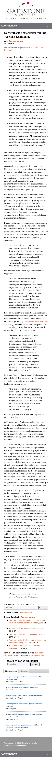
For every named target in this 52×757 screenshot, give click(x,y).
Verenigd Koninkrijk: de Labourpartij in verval (27, 634)
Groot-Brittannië (25, 612)
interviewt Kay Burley (38, 321)
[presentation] (11, 671)
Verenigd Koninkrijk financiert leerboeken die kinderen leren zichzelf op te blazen (27, 621)
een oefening (19, 169)
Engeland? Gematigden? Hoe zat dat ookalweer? (24, 646)
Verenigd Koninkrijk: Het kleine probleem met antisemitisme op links (27, 641)
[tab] (11, 671)
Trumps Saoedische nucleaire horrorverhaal (22, 687)
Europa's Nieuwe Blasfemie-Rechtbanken (26, 628)
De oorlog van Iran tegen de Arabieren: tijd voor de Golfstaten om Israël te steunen (24, 726)
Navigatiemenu (9, 26)
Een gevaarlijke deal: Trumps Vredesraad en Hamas (24, 695)
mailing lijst (39, 655)
